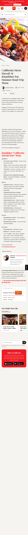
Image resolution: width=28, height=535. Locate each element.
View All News (5, 311)
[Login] (22, 8)
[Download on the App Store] (8, 363)
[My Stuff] (18, 8)
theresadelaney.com (14, 264)
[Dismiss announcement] (26, 3)
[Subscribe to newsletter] (24, 342)
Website (5, 299)
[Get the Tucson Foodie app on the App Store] (2, 8)
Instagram (10, 299)
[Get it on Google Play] (19, 363)
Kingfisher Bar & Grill (8, 292)
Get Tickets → (17, 4)
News (8, 65)
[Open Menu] (25, 8)
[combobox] (14, 14)
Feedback (26, 267)
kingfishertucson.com (9, 246)
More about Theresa (20, 255)
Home (3, 65)
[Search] (25, 14)
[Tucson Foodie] (14, 8)
